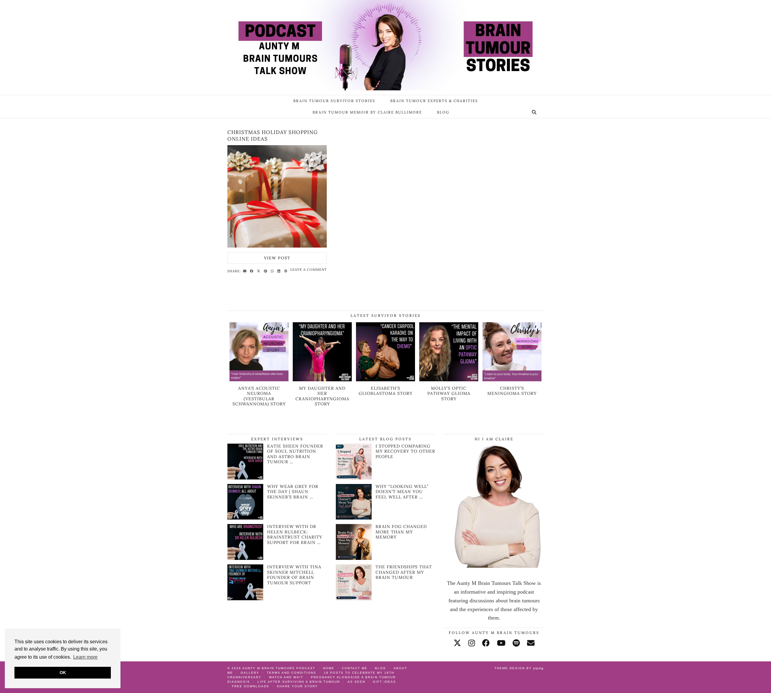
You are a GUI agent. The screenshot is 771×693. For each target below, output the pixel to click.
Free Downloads (250, 686)
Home (328, 668)
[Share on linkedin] (279, 271)
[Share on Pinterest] (266, 271)
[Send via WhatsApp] (273, 271)
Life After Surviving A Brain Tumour (299, 681)
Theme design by (519, 668)
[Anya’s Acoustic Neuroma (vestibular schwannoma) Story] (259, 379)
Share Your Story (297, 686)
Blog (443, 112)
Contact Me (354, 668)
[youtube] (501, 643)
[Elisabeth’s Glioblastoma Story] (385, 379)
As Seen (356, 681)
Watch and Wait (286, 677)
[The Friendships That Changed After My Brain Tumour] (354, 582)
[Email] (531, 643)
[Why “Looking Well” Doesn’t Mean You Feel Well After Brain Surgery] (354, 502)
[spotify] (516, 643)
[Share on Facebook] (252, 271)
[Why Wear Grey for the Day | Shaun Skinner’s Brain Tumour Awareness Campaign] (245, 518)
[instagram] (471, 643)
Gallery (250, 672)
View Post (277, 258)
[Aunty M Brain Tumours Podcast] (385, 45)
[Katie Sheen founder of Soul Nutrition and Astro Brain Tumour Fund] (245, 478)
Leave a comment (308, 269)
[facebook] (486, 643)
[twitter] (457, 643)
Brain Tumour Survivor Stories (334, 100)
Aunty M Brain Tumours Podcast (278, 668)
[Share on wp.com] (286, 271)
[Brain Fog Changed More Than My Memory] (354, 542)
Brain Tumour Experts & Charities (434, 100)
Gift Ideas (384, 681)
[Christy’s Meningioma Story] (512, 379)
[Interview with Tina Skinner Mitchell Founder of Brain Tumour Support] (245, 598)
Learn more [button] (85, 657)
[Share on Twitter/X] (259, 271)
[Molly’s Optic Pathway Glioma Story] (448, 379)
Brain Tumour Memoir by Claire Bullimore (367, 112)
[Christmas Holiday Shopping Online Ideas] (277, 196)
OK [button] (63, 672)
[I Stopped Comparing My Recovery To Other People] (354, 461)
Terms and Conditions (291, 672)
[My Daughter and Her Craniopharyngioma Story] (322, 379)
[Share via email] (245, 271)
